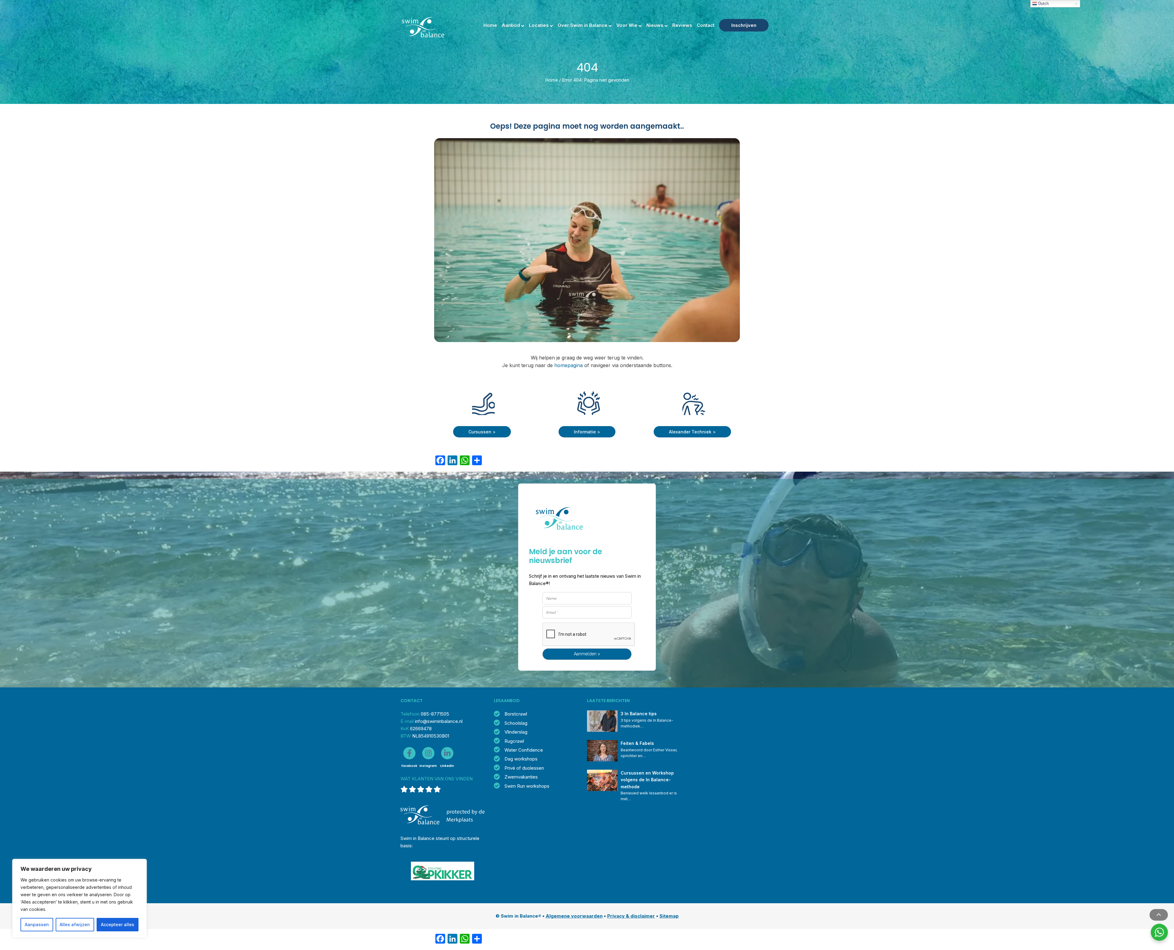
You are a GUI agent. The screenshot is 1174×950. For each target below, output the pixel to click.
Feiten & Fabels (637, 743)
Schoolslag (515, 723)
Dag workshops (520, 759)
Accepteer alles (117, 924)
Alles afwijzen (75, 924)
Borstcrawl (515, 714)
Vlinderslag (515, 732)
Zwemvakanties (521, 777)
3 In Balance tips (639, 713)
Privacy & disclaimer (631, 916)
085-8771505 (435, 714)
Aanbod (511, 25)
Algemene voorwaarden (574, 916)
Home (490, 25)
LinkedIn (447, 766)
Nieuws (654, 25)
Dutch (1043, 3)
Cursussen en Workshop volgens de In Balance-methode (648, 779)
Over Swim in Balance (582, 25)
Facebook (409, 766)
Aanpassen (37, 924)
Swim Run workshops (526, 786)
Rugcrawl (514, 741)
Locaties (539, 25)
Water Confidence (523, 750)
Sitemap (669, 916)
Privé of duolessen (524, 768)
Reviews (682, 25)
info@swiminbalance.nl (439, 721)
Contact (705, 25)
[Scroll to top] (1159, 915)
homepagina (568, 365)
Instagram (428, 766)
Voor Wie (626, 25)
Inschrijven (743, 25)
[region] (79, 898)
